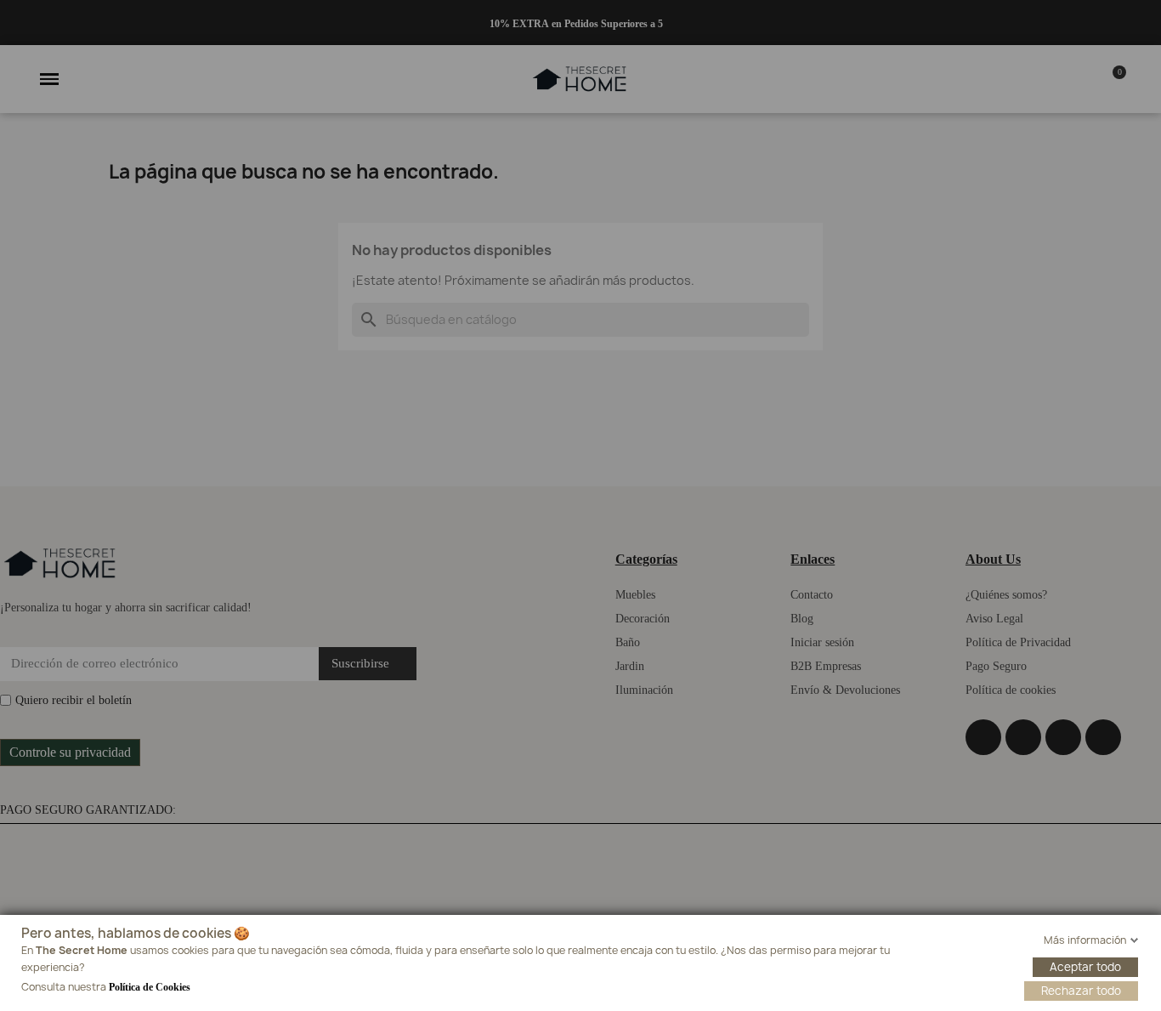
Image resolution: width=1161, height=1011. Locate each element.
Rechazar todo (1081, 990)
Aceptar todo (1085, 966)
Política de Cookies (149, 987)
